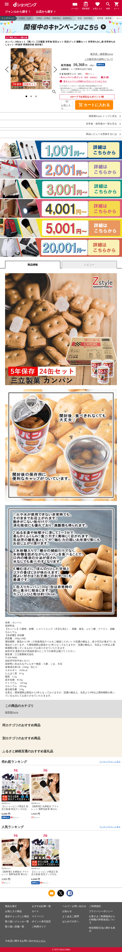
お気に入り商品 (13, 911)
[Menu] (7, 4)
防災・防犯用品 (85, 18)
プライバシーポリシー (101, 911)
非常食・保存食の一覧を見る (101, 124)
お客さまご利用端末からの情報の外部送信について (102, 919)
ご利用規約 (95, 906)
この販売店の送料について (99, 59)
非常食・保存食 (104, 18)
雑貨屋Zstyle (11, 712)
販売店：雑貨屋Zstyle (101, 54)
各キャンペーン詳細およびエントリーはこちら (85, 81)
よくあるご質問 (70, 916)
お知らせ (67, 911)
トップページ (8, 18)
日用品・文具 (25, 18)
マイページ (38, 916)
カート (35, 911)
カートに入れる (94, 105)
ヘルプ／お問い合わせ (74, 906)
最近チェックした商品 (17, 916)
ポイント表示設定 (41, 921)
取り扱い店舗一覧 (14, 926)
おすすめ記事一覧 (41, 906)
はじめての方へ (70, 921)
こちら (42, 941)
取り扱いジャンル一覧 (17, 921)
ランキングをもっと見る (109, 762)
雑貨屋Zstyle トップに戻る (103, 116)
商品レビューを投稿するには (101, 134)
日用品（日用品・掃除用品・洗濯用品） (54, 18)
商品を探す (11, 906)
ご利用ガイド (39, 926)
